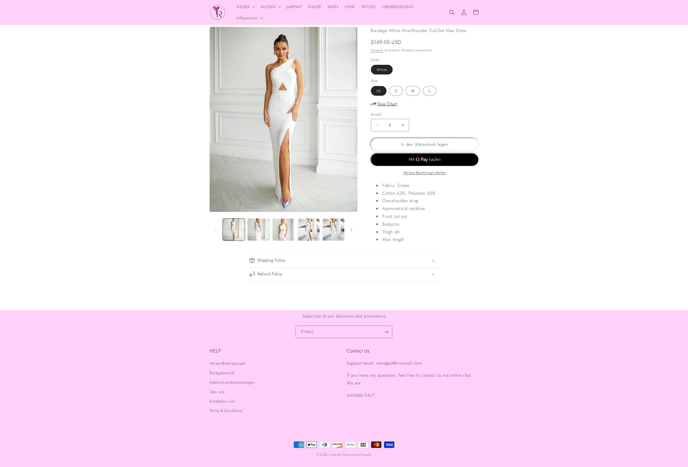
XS (379, 91)
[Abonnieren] (386, 332)
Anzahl (376, 114)
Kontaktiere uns (222, 401)
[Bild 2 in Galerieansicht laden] (259, 230)
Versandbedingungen (228, 363)
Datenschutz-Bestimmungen (232, 382)
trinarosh (335, 454)
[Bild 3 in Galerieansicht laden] (284, 230)
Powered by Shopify (357, 454)
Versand (377, 50)
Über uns (217, 391)
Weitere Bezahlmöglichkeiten (424, 172)
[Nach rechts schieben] (351, 230)
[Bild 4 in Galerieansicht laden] (308, 230)
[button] (245, 6)
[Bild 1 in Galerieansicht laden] (234, 230)
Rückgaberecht (222, 373)
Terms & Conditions (226, 410)
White (382, 69)
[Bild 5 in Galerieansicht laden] (333, 230)
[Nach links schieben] (215, 230)
